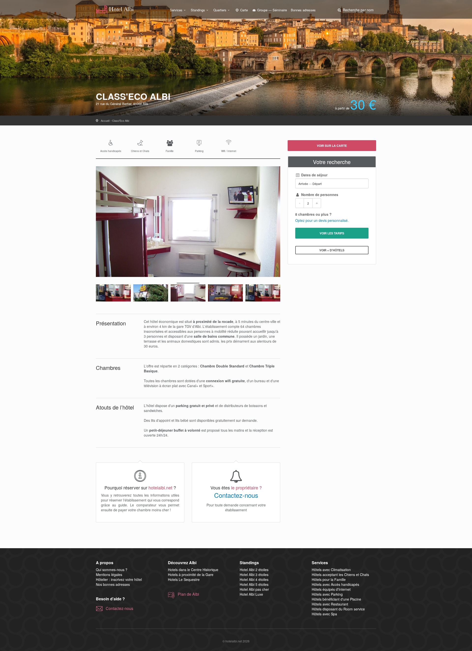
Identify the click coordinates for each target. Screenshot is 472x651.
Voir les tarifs (332, 233)
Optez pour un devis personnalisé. (322, 220)
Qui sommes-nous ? (111, 569)
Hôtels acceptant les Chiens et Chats (340, 574)
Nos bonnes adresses (113, 584)
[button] (355, 9)
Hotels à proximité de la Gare (190, 574)
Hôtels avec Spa (324, 613)
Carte (243, 10)
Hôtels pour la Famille (329, 579)
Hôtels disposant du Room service (338, 608)
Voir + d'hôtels (331, 250)
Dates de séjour (313, 174)
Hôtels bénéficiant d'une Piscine (336, 599)
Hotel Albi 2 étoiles (254, 569)
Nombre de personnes (319, 194)
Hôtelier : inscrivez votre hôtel (119, 579)
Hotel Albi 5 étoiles (254, 584)
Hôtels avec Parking (327, 594)
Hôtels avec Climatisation (331, 569)
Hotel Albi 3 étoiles (254, 574)
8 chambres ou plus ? (313, 214)
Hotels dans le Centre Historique (193, 569)
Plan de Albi (188, 594)
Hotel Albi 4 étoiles (254, 579)
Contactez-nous (236, 495)
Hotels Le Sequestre (184, 579)
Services (176, 10)
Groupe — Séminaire (271, 10)
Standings (198, 10)
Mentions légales (109, 574)
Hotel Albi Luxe (251, 594)
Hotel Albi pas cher (254, 589)
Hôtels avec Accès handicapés (335, 584)
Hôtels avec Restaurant (330, 604)
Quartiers (219, 10)
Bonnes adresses (303, 10)
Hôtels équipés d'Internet (331, 589)
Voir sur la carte (332, 145)
